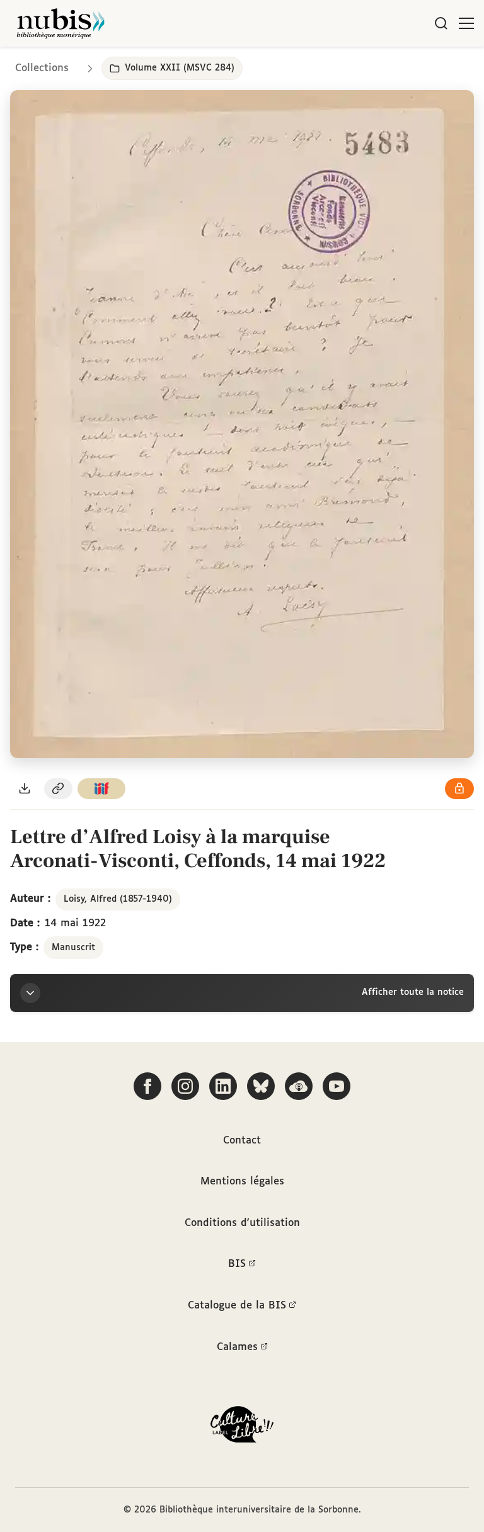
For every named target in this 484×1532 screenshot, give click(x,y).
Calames (237, 1347)
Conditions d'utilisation (242, 1223)
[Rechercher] (441, 23)
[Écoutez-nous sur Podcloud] (299, 1086)
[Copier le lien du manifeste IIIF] (101, 788)
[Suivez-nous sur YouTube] (336, 1086)
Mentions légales (242, 1181)
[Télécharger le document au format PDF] (24, 788)
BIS (237, 1264)
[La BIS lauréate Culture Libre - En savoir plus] (242, 1427)
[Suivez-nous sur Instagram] (185, 1086)
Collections (42, 68)
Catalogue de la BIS (237, 1305)
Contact (242, 1140)
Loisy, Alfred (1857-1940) (118, 899)
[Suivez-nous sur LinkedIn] (223, 1086)
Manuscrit (73, 947)
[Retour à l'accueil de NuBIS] (60, 23)
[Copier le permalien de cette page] (58, 788)
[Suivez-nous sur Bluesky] (261, 1086)
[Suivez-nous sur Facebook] (147, 1086)
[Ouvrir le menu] (466, 23)
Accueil (421, 64)
